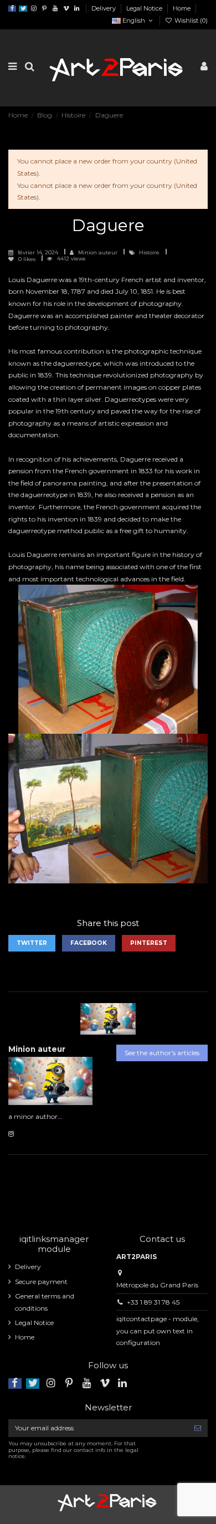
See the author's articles (162, 1053)
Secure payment (41, 1281)
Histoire (150, 252)
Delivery (104, 8)
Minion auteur (97, 252)
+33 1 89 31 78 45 (153, 1302)
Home (182, 8)
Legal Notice (145, 8)
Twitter (32, 943)
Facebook (88, 943)
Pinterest (148, 943)
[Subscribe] (198, 1428)
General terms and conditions (44, 1302)
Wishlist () (190, 20)
